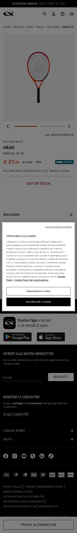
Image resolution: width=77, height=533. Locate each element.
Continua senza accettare (58, 226)
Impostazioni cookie (38, 291)
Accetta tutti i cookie (38, 301)
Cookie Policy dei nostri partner (31, 280)
